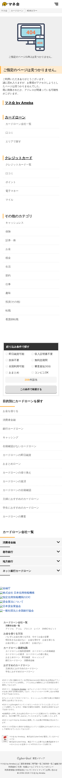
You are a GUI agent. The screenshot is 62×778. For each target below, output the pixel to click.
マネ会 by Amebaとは (9, 764)
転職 (8, 310)
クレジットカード (18, 158)
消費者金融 (9, 419)
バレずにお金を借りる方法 (18, 636)
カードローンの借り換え (17, 472)
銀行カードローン (13, 428)
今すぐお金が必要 (40, 636)
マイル (9, 199)
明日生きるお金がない (16, 640)
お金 (8, 249)
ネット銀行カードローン (17, 570)
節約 (8, 275)
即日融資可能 (16, 354)
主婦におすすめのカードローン (21, 498)
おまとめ (14, 372)
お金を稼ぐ (25, 643)
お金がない (37, 643)
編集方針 (58, 764)
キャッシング (10, 437)
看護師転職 (12, 319)
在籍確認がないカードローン (19, 446)
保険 (8, 231)
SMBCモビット (49, 628)
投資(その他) (13, 301)
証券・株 (11, 240)
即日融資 (26, 657)
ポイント (11, 182)
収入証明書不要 (44, 354)
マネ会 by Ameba (19, 103)
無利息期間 (41, 360)
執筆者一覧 (48, 764)
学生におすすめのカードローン (21, 507)
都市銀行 (8, 552)
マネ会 (4, 10)
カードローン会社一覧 (18, 124)
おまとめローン (12, 463)
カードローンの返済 (14, 481)
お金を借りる (10, 411)
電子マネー (12, 190)
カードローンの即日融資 (17, 455)
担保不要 (14, 360)
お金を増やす (34, 640)
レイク (37, 628)
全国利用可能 (16, 366)
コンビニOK (42, 372)
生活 (8, 266)
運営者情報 (25, 764)
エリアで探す (13, 141)
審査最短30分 (43, 366)
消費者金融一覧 (13, 625)
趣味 (8, 293)
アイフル (10, 628)
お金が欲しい (12, 643)
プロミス (28, 628)
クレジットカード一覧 (18, 164)
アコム (19, 628)
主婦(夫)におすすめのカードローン (22, 668)
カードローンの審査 (14, 516)
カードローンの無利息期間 (18, 651)
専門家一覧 (37, 764)
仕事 (8, 284)
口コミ (9, 132)
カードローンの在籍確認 (17, 490)
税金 (8, 257)
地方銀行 (8, 561)
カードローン (17, 10)
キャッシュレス (15, 222)
